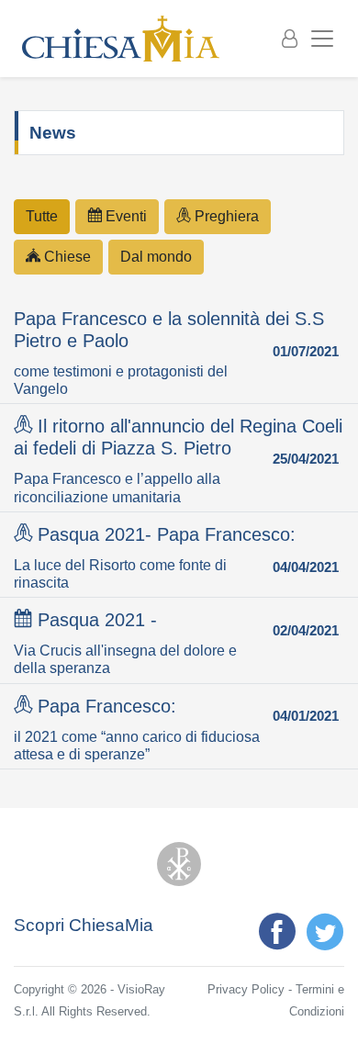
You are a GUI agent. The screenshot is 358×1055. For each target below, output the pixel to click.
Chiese (65, 256)
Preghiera (225, 216)
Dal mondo (156, 256)
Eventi (124, 216)
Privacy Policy (246, 989)
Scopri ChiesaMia (83, 925)
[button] (179, 353)
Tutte (42, 216)
